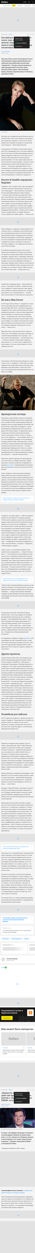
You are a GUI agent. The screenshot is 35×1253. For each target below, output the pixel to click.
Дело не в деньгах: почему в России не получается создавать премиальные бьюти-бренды (16, 499)
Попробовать (18, 46)
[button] (33, 2)
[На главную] (4, 2)
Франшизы (27, 5)
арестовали (10, 465)
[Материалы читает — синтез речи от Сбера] (28, 34)
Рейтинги (20, 5)
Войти (25, 2)
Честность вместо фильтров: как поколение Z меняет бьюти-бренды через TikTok (16, 847)
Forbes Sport (5, 1047)
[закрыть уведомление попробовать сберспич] (28, 39)
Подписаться (7, 1018)
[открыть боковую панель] (29, 2)
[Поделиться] (30, 34)
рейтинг (27, 638)
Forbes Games (9, 5)
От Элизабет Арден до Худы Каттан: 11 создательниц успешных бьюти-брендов (15, 919)
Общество (30, 1047)
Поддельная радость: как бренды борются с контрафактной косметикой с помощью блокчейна (16, 579)
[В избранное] (33, 34)
